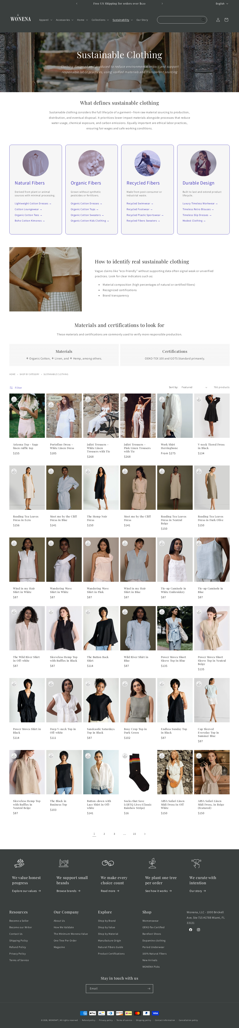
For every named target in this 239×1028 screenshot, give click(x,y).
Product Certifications (111, 953)
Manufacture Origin (109, 940)
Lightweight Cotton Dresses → (33, 203)
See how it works (156, 891)
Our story (196, 891)
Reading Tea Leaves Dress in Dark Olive (211, 518)
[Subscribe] (149, 988)
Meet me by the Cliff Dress (137, 518)
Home (12, 374)
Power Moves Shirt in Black (27, 730)
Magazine (59, 947)
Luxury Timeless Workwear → (200, 203)
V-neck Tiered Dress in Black (211, 446)
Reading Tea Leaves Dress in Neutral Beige (173, 520)
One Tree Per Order (65, 940)
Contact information (165, 1020)
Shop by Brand (107, 920)
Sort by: (173, 387)
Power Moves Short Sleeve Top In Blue (173, 658)
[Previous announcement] (77, 3)
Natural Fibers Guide (110, 947)
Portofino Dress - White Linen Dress (62, 446)
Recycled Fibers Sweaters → (143, 220)
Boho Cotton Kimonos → (30, 220)
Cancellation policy (188, 1020)
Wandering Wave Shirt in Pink (98, 590)
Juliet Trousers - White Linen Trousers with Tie (98, 448)
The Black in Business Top (58, 802)
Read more (108, 891)
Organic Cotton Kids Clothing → (90, 220)
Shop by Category (29, 374)
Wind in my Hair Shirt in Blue (135, 590)
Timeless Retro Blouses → (198, 209)
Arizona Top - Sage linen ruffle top (25, 446)
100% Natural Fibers (154, 953)
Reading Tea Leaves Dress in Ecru (25, 518)
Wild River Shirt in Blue (136, 658)
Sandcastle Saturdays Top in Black (100, 730)
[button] (45, 20)
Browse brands (67, 891)
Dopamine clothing (154, 940)
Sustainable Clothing (56, 374)
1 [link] (94, 834)
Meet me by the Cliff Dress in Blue (63, 518)
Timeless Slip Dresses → (197, 215)
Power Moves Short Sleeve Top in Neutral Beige (212, 660)
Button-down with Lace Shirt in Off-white (99, 804)
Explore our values (24, 891)
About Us (59, 920)
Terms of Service (19, 960)
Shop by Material (108, 933)
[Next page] (145, 834)
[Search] (203, 20)
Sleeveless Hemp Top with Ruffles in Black (63, 658)
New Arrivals (149, 960)
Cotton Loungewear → (28, 209)
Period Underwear (153, 947)
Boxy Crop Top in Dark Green (135, 730)
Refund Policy (17, 947)
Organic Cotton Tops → (85, 209)
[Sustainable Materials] (14, 399)
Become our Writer (20, 927)
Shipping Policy (18, 940)
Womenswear (150, 920)
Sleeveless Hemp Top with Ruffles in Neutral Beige (27, 804)
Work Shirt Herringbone (169, 446)
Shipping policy (143, 1020)
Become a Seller (19, 920)
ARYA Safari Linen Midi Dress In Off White (172, 804)
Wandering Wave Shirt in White (61, 590)
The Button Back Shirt (98, 658)
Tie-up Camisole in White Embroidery (173, 590)
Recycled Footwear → (140, 209)
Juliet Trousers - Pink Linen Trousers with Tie (137, 448)
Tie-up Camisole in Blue (210, 590)
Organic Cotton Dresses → (87, 203)
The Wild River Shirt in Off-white (26, 658)
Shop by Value (106, 927)
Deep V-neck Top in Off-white (63, 730)
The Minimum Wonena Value (71, 933)
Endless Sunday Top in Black (174, 730)
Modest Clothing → (194, 220)
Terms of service (124, 1020)
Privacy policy (106, 1020)
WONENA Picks (151, 966)
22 (134, 833)
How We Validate (64, 927)
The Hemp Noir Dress (97, 518)
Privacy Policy (17, 953)
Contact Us (16, 933)
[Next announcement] (162, 3)
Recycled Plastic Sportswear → (145, 215)
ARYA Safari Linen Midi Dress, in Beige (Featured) (211, 804)
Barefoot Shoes (151, 933)
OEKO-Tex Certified (153, 927)
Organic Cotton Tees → (29, 215)
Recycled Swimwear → (140, 203)
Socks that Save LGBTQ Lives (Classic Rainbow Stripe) (138, 804)
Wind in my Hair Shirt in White (24, 590)
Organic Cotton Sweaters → (87, 215)
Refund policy (88, 1020)
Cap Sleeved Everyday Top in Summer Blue (208, 732)
